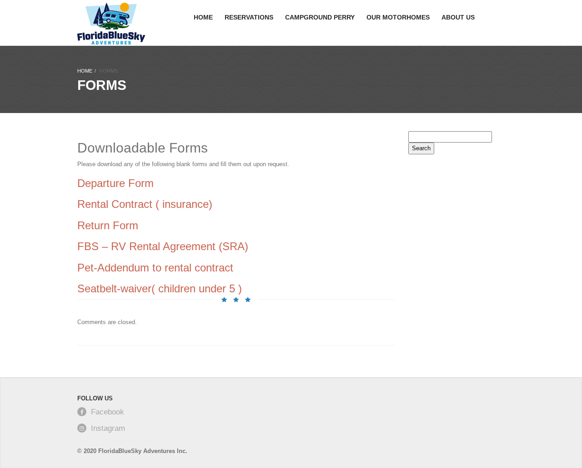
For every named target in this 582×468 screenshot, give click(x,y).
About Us (458, 17)
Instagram (108, 428)
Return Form (107, 225)
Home (203, 17)
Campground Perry (320, 17)
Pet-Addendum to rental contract (155, 267)
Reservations (249, 17)
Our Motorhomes (398, 17)
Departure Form (115, 183)
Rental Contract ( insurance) (146, 204)
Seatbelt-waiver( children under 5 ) (161, 288)
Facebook (107, 412)
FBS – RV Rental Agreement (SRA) (162, 246)
